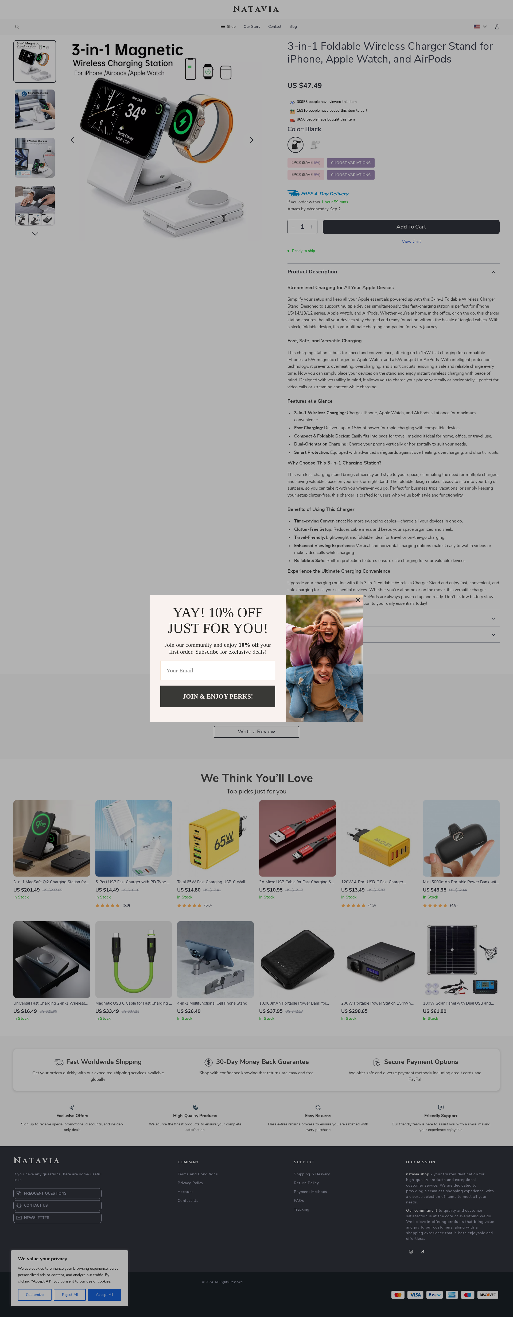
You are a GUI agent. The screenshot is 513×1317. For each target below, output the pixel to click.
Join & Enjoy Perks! (218, 696)
